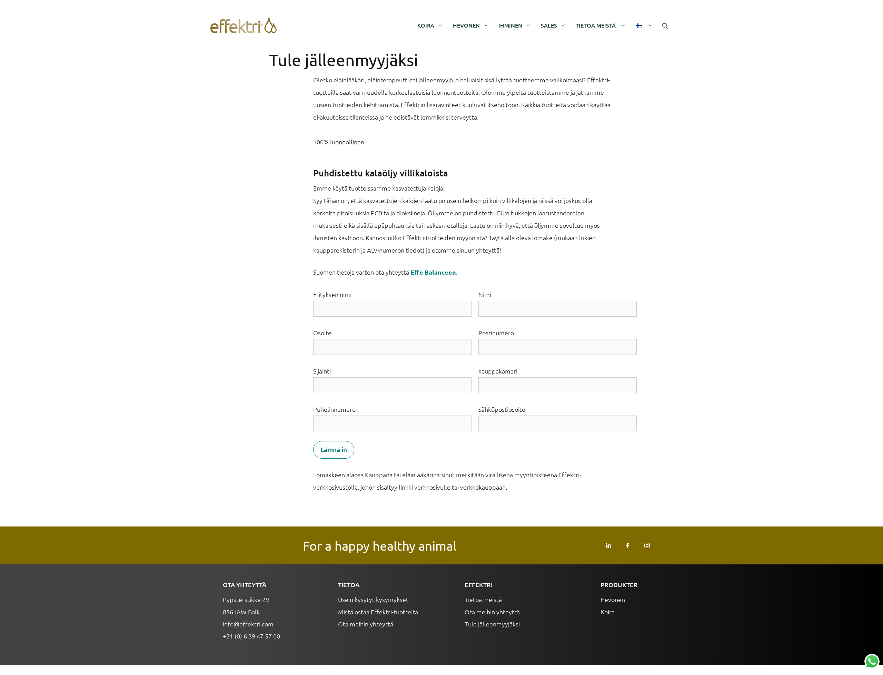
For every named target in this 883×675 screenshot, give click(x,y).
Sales (549, 25)
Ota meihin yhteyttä (365, 624)
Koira (425, 25)
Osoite (322, 333)
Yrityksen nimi (332, 294)
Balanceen (440, 272)
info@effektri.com (248, 624)
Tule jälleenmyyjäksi (492, 624)
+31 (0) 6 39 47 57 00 (251, 636)
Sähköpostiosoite (501, 409)
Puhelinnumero (334, 409)
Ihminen (510, 25)
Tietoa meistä (596, 25)
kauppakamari (497, 371)
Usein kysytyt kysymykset (374, 599)
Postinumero (496, 333)
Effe (417, 272)
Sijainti (322, 371)
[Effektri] (243, 25)
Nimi (484, 294)
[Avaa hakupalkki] (665, 25)
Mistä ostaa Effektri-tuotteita (378, 612)
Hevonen (466, 25)
